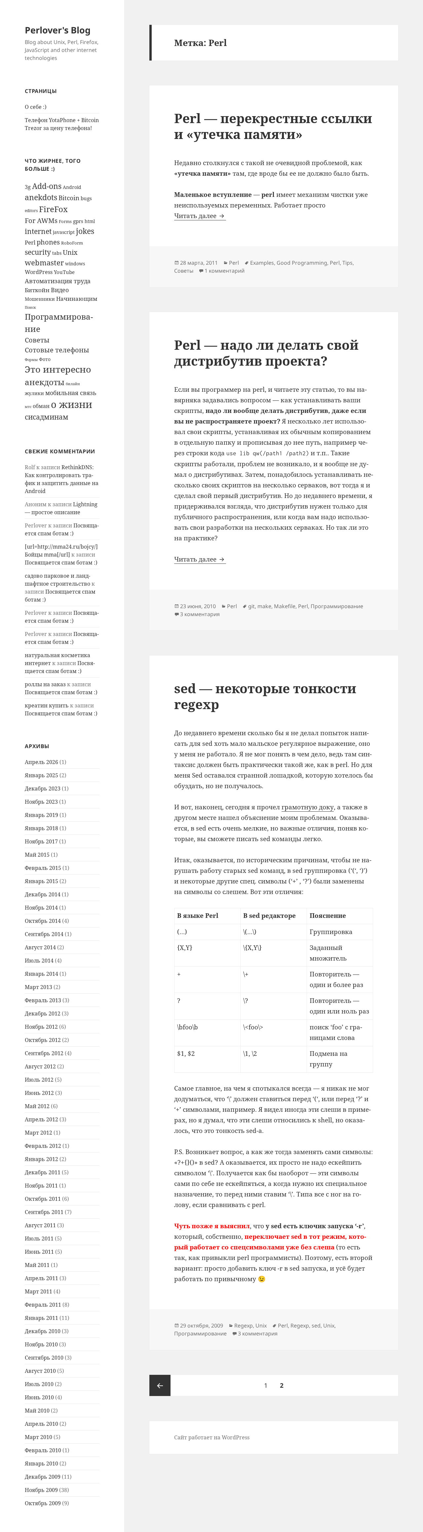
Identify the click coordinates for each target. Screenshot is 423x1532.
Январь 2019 (41, 815)
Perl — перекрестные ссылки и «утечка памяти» (273, 126)
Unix (70, 252)
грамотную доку (308, 807)
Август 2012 (40, 1066)
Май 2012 (37, 1106)
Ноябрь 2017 (41, 841)
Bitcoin (68, 198)
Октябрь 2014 (43, 920)
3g (28, 187)
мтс (28, 406)
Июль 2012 (39, 1079)
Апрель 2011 (41, 1278)
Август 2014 (40, 947)
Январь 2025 (41, 775)
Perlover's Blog (58, 30)
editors (31, 210)
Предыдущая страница (160, 1385)
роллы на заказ (45, 684)
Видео (60, 290)
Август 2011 (40, 1225)
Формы (31, 359)
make (264, 606)
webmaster (44, 262)
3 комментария (200, 614)
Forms (65, 221)
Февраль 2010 (43, 1450)
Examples (262, 262)
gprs (78, 221)
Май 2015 (37, 854)
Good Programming (302, 262)
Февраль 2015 (43, 868)
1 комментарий (225, 270)
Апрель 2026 (41, 762)
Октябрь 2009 (43, 1503)
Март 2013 (38, 987)
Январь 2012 (41, 1159)
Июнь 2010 (39, 1397)
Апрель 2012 (41, 1119)
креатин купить (47, 705)
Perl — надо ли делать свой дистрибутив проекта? (266, 352)
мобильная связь (70, 392)
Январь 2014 (41, 973)
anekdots (41, 197)
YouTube (64, 272)
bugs (86, 198)
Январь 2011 (41, 1318)
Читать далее (200, 215)
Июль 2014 (39, 960)
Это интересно (58, 369)
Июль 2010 (39, 1384)
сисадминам (46, 417)
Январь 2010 (41, 1463)
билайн (73, 384)
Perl (30, 242)
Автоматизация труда (58, 281)
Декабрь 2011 (42, 1172)
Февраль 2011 (43, 1304)
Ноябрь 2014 (41, 907)
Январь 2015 (41, 881)
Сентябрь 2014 (44, 934)
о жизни (71, 404)
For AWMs (41, 220)
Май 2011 (37, 1265)
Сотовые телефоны (57, 349)
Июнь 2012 (39, 1093)
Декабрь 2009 (42, 1476)
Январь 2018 (41, 828)
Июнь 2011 (39, 1251)
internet (38, 231)
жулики (34, 393)
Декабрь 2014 (42, 894)
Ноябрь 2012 (41, 1026)
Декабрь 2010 (42, 1331)
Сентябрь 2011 (44, 1212)
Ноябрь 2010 (41, 1344)
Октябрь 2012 (43, 1040)
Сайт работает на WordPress (212, 1437)
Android (72, 187)
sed (316, 1325)
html (90, 221)
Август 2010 (40, 1370)
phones (48, 242)
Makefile (284, 606)
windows (75, 263)
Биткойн (37, 290)
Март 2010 (38, 1437)
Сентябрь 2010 (44, 1357)
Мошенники (40, 299)
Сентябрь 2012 (44, 1053)
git (251, 606)
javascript (64, 232)
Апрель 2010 (41, 1423)
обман (41, 406)
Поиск (30, 307)
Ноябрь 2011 (41, 1185)
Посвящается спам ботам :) (61, 562)
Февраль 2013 (43, 1000)
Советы (37, 339)
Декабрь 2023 (42, 788)
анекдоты (44, 382)
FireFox (53, 208)
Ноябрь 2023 (41, 801)
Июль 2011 (39, 1238)
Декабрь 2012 (42, 1013)
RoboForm (72, 243)
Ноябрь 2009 (41, 1490)
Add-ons (46, 186)
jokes (85, 231)
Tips (347, 262)
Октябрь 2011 (43, 1198)
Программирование (337, 606)
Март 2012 (38, 1132)
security (38, 252)
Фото (45, 359)
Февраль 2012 (43, 1145)
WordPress (39, 272)
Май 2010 (37, 1410)
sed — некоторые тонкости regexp (265, 696)
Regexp (243, 1325)
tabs (56, 253)
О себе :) (36, 107)
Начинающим (76, 298)
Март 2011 (38, 1291)
